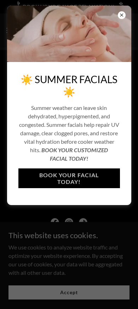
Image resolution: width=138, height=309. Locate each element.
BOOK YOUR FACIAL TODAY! (68, 178)
